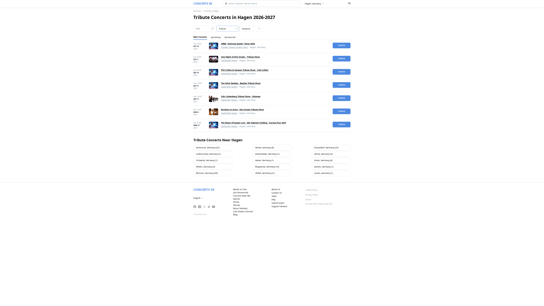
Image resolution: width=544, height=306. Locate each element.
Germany (197, 11)
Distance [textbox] (246, 28)
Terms (308, 199)
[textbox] (228, 29)
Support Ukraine (279, 206)
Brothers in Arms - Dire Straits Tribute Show (242, 109)
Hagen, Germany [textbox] (313, 3)
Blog (235, 214)
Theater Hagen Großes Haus (234, 47)
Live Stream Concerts (243, 211)
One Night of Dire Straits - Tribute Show (240, 57)
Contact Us (277, 192)
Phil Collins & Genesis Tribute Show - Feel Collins (244, 70)
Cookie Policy (311, 190)
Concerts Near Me (241, 195)
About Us (276, 189)
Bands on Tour (240, 189)
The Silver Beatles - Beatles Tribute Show (241, 83)
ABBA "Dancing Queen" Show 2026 (238, 43)
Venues (236, 205)
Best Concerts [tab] (200, 37)
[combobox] (314, 4)
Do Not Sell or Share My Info (318, 203)
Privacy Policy (311, 194)
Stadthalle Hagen (229, 60)
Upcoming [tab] (216, 37)
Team (274, 196)
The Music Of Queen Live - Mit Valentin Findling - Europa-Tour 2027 (253, 122)
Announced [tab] (230, 37)
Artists (236, 202)
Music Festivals (240, 208)
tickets (341, 45)
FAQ (273, 199)
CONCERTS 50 (202, 3)
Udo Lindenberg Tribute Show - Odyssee (240, 96)
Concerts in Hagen (211, 11)
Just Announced (240, 192)
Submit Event (278, 203)
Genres (236, 198)
